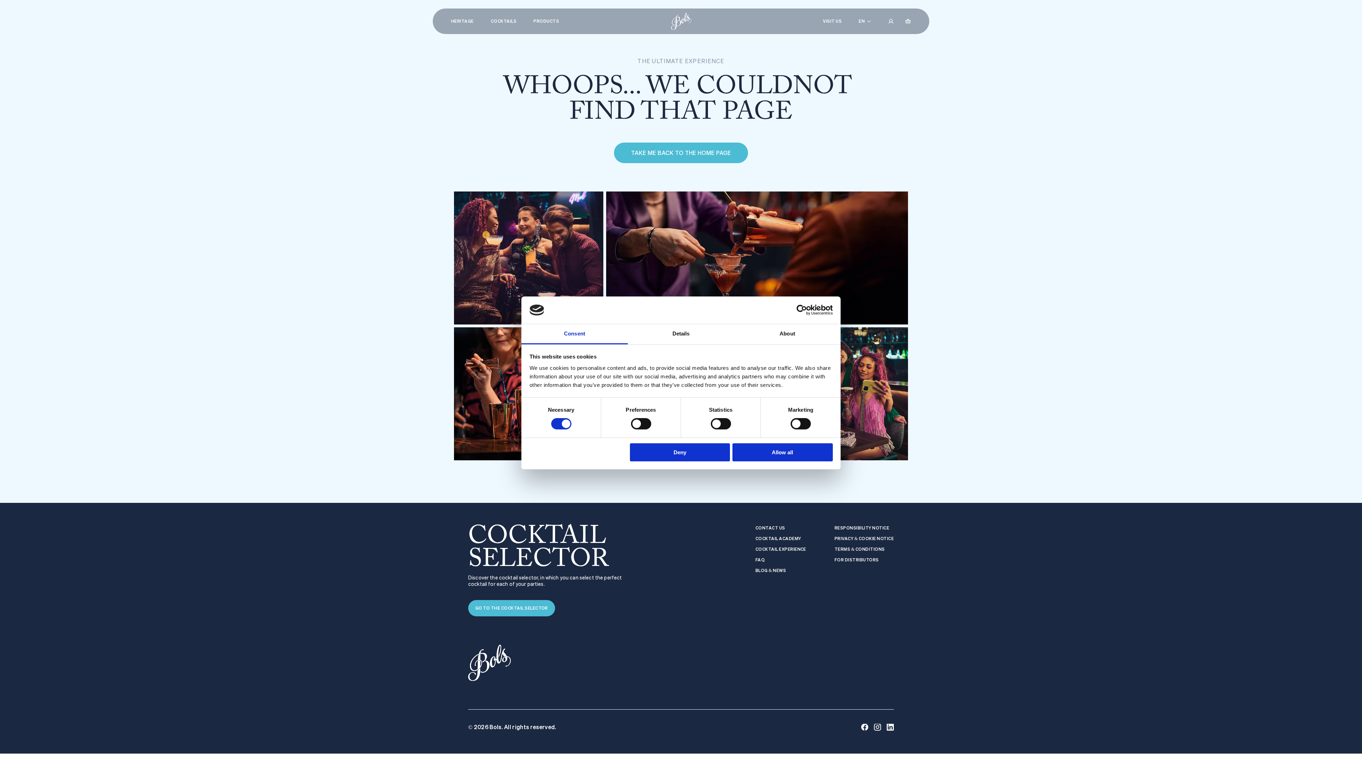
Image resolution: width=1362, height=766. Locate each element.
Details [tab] (681, 334)
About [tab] (787, 334)
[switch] (641, 423)
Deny (680, 452)
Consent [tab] (574, 334)
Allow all (782, 452)
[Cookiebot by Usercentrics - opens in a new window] (802, 310)
